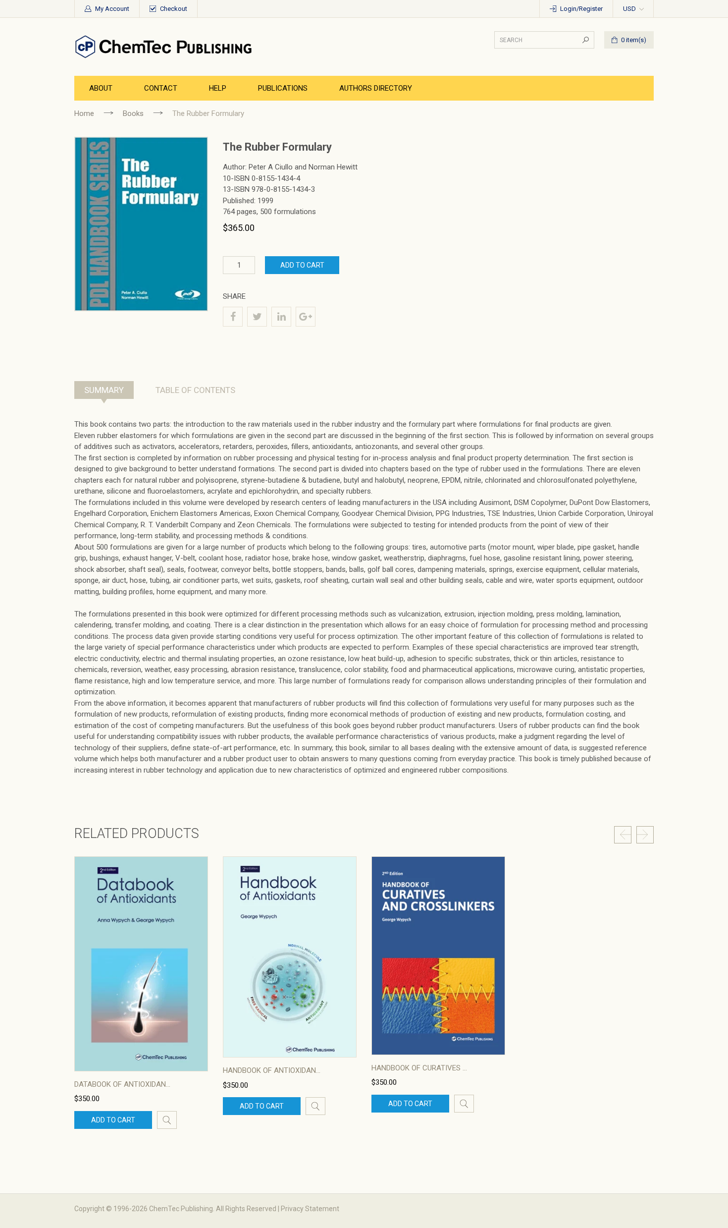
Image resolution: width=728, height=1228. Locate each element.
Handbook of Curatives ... (419, 1067)
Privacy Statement (310, 1209)
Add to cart (113, 1120)
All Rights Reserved (246, 1209)
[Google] (305, 317)
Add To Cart (302, 265)
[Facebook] (233, 317)
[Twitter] (257, 317)
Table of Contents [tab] (195, 390)
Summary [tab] (104, 390)
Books (133, 113)
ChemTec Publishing (181, 1209)
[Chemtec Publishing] (166, 46)
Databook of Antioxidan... (122, 1084)
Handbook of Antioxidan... (271, 1070)
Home (84, 113)
